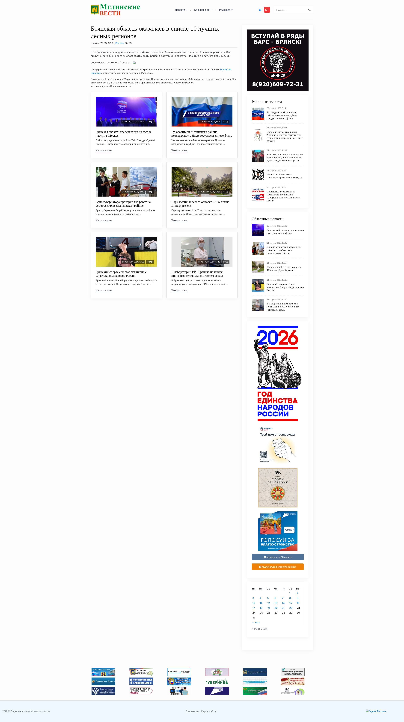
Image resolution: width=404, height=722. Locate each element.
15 (290, 602)
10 (253, 602)
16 (298, 602)
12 (268, 602)
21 (283, 607)
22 (290, 607)
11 (261, 602)
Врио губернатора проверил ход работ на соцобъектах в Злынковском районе (123, 203)
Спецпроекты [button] (202, 10)
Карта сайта (208, 711)
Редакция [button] (224, 10)
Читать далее (104, 150)
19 (268, 607)
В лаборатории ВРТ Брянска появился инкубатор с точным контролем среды (197, 273)
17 (253, 607)
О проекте (192, 711)
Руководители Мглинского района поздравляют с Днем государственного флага (201, 133)
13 (275, 602)
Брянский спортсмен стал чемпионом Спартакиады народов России (121, 273)
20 (276, 607)
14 (283, 602)
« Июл (256, 622)
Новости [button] (180, 10)
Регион (119, 43)
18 (261, 607)
